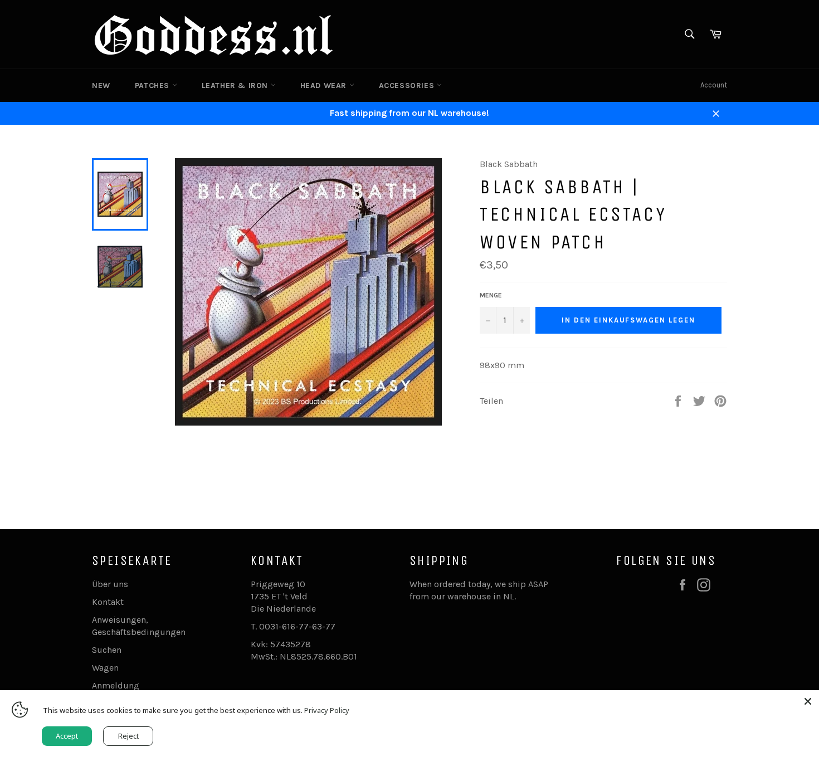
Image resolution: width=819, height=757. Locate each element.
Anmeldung (115, 685)
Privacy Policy (326, 710)
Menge (491, 295)
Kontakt (108, 602)
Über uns (110, 584)
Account (713, 85)
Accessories (408, 85)
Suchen (106, 649)
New (101, 85)
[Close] (807, 701)
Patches (153, 85)
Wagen (105, 667)
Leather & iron (236, 85)
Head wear (324, 85)
